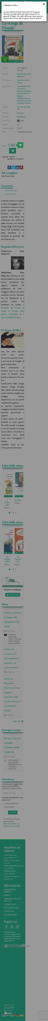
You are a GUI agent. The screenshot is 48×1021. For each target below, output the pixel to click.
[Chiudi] (44, 4)
